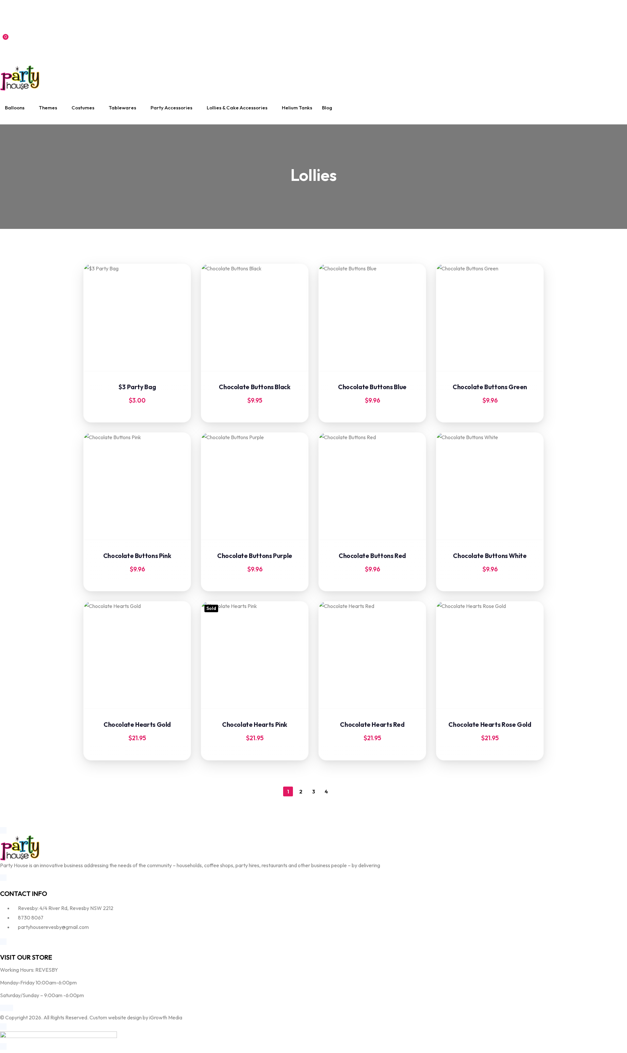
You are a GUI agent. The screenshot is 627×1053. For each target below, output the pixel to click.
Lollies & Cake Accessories (237, 107)
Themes (48, 107)
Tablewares (122, 107)
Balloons (14, 107)
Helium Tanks (297, 107)
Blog (327, 107)
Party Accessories (171, 107)
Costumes (83, 107)
